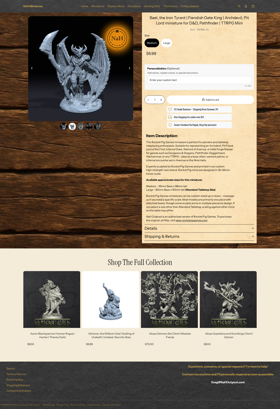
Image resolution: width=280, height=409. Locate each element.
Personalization (163, 68)
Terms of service (77, 404)
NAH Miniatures (14, 404)
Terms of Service (16, 374)
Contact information (111, 404)
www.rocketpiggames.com (191, 220)
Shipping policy (93, 404)
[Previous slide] (31, 68)
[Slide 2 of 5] (72, 126)
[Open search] (239, 6)
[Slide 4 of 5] (89, 126)
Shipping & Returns (162, 236)
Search (10, 368)
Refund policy (14, 379)
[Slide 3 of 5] (80, 126)
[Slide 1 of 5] (63, 126)
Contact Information (18, 390)
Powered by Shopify (31, 404)
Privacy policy (63, 404)
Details (151, 228)
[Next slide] (130, 68)
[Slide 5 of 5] (97, 126)
